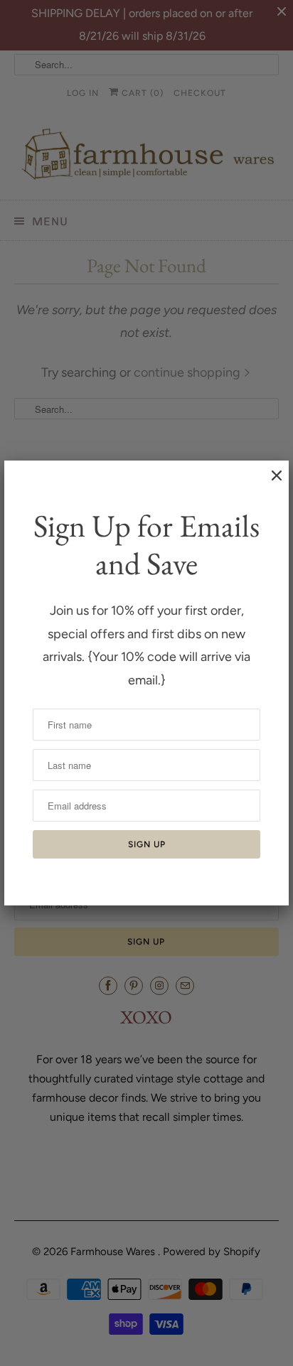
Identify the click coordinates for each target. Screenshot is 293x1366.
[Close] (269, 482)
